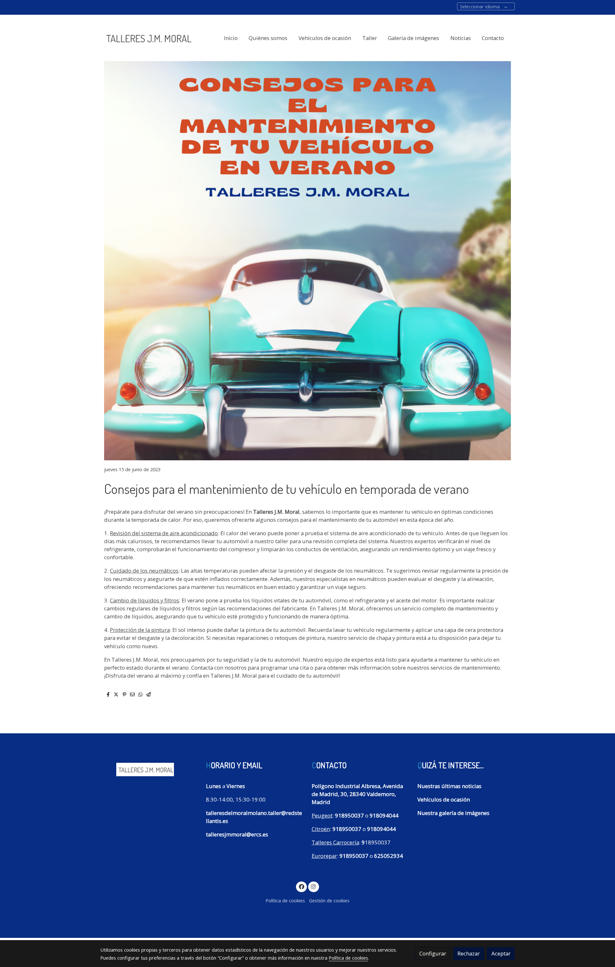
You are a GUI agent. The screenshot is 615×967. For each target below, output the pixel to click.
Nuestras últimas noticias (449, 786)
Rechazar (468, 953)
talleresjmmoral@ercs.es (237, 834)
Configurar (432, 953)
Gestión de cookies (329, 900)
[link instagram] (313, 886)
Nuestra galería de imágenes (453, 813)
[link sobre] (149, 768)
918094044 (384, 815)
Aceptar (501, 953)
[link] (148, 38)
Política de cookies (285, 900)
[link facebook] (301, 886)
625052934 (388, 855)
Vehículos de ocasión (443, 799)
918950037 (349, 815)
